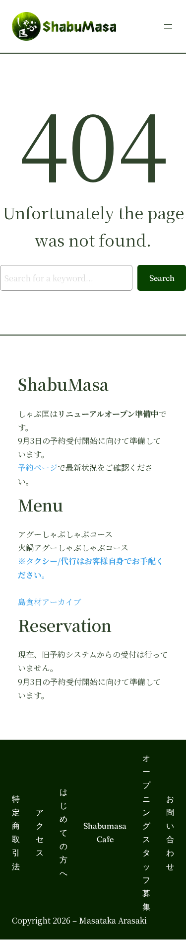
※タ (26, 561)
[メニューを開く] (168, 26)
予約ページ (38, 467)
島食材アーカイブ (49, 601)
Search (162, 278)
